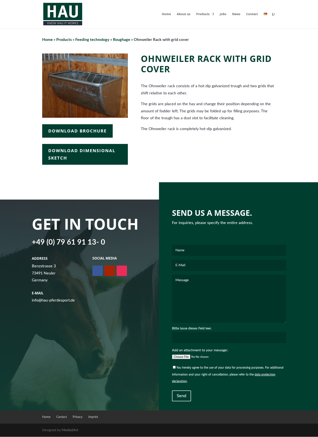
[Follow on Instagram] (122, 271)
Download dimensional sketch (81, 154)
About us (183, 14)
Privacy (77, 417)
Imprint (93, 417)
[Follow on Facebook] (97, 271)
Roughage (121, 40)
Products (203, 14)
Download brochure (77, 131)
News (236, 14)
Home (166, 14)
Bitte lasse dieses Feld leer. (192, 328)
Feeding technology (92, 40)
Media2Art (70, 430)
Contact (252, 14)
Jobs (223, 14)
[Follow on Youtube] (109, 271)
